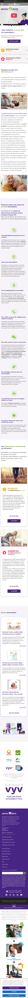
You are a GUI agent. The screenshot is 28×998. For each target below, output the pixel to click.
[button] (2, 4)
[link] (6, 888)
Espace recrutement (6, 847)
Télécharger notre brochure (8, 838)
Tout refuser (14, 991)
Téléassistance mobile (7, 830)
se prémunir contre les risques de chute (11, 79)
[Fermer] (25, 980)
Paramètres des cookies (14, 987)
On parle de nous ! (6, 841)
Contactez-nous (5, 852)
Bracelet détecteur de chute (8, 835)
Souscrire (14, 514)
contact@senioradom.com (10, 827)
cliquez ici (4, 880)
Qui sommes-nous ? (6, 844)
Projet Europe (5, 857)
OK (24, 866)
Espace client (5, 849)
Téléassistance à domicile (7, 832)
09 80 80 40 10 (21, 1)
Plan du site (4, 860)
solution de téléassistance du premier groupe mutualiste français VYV (11, 206)
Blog (3, 854)
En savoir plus (14, 34)
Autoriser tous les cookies (14, 995)
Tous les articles (14, 706)
